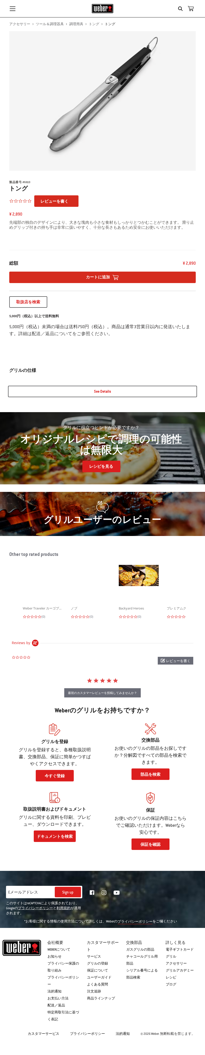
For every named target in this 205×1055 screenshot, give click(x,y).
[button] (175, 661)
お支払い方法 (58, 998)
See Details (102, 391)
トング (94, 24)
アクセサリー (19, 24)
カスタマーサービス (43, 1034)
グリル (171, 957)
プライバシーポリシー (35, 908)
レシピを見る (101, 466)
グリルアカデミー (180, 971)
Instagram (104, 893)
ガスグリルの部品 (140, 950)
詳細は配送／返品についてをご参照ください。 (65, 333)
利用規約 (63, 908)
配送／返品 (56, 1005)
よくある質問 (97, 984)
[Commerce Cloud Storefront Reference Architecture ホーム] (103, 8)
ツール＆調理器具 (50, 24)
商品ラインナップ (101, 998)
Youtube (116, 892)
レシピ (171, 978)
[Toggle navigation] (12, 8)
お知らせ (55, 957)
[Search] (182, 9)
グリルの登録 (97, 964)
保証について (97, 971)
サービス (94, 957)
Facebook (92, 893)
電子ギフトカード (180, 950)
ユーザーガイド (99, 978)
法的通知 (55, 991)
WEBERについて (59, 950)
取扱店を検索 (28, 302)
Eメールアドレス (23, 892)
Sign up (68, 892)
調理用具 (76, 24)
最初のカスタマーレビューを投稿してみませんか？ (102, 693)
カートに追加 (98, 277)
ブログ (171, 984)
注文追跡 (94, 991)
